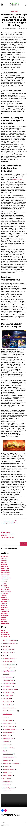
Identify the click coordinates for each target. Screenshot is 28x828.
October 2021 (5, 615)
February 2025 (5, 568)
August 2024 (4, 580)
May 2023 (4, 597)
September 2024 (6, 578)
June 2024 (4, 584)
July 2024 (4, 582)
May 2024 (4, 586)
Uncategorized (14, 11)
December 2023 (5, 589)
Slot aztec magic (17, 179)
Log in (3, 630)
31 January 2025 (23, 28)
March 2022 (4, 607)
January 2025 (5, 570)
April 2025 (4, 564)
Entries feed (4, 632)
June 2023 (4, 595)
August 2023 (4, 593)
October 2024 (5, 576)
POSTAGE (4, 535)
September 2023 (6, 591)
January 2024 (5, 587)
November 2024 (5, 574)
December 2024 (5, 572)
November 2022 (5, 601)
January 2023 (5, 599)
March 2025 (4, 566)
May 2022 (4, 605)
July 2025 (4, 558)
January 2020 (5, 623)
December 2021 (5, 613)
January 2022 (5, 611)
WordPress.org (5, 636)
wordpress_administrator (10, 28)
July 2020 (4, 621)
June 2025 (4, 560)
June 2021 (4, 617)
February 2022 (5, 609)
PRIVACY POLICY (6, 532)
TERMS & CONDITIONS (7, 537)
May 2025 (4, 562)
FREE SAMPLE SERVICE (7, 534)
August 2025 (4, 556)
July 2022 (4, 603)
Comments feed (5, 634)
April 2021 (4, 619)
